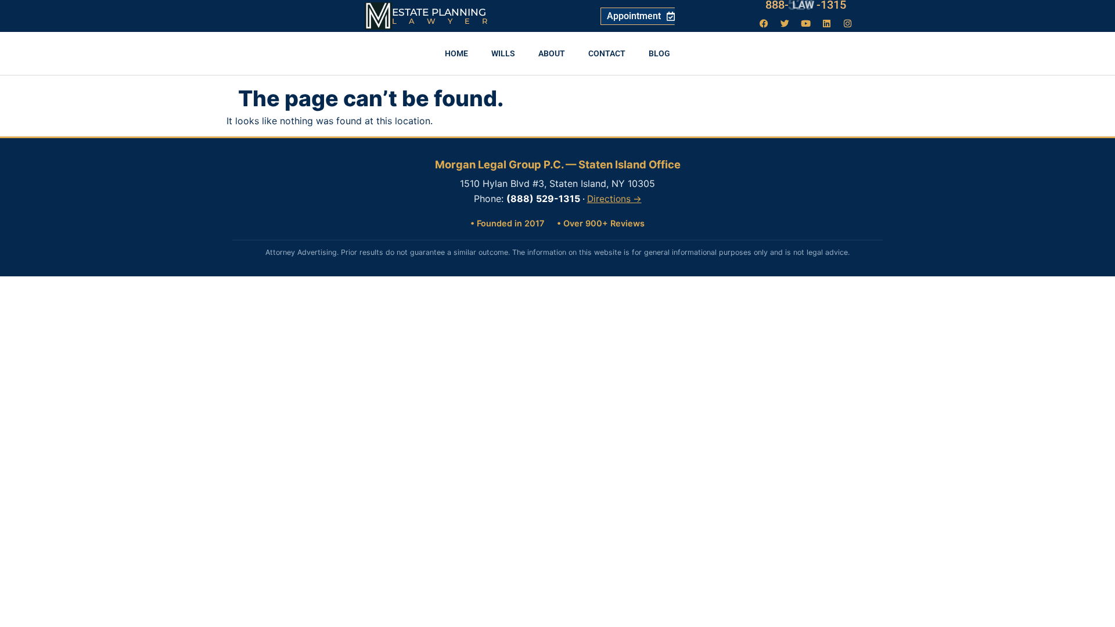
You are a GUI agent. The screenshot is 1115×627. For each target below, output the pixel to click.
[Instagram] (848, 23)
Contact (606, 53)
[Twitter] (785, 23)
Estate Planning (439, 12)
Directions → (614, 198)
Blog (659, 53)
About (551, 53)
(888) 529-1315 (543, 198)
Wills (503, 53)
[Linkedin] (827, 23)
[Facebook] (764, 23)
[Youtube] (806, 23)
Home (456, 53)
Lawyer (445, 21)
